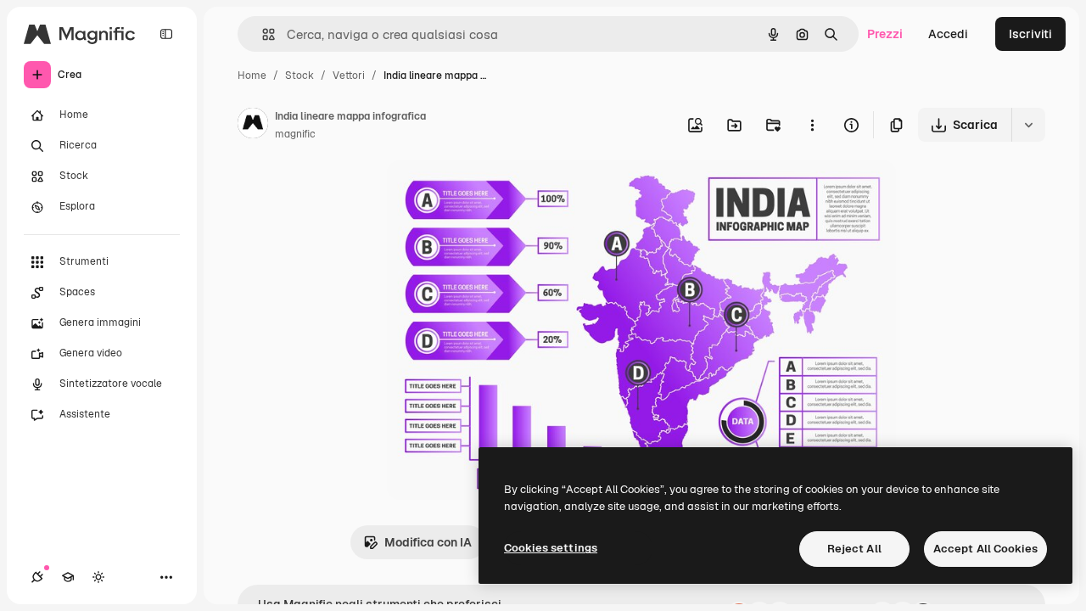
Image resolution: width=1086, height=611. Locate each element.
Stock (299, 75)
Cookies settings (550, 548)
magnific (295, 134)
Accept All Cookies (985, 548)
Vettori (349, 75)
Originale (499, 193)
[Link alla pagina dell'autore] (253, 125)
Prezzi (885, 34)
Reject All (854, 548)
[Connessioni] (37, 577)
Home (252, 75)
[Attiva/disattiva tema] (98, 577)
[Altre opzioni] (812, 125)
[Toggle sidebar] (166, 34)
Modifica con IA (428, 542)
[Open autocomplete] (261, 34)
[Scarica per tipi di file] (1028, 125)
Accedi (948, 34)
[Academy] (67, 577)
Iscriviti (1030, 34)
